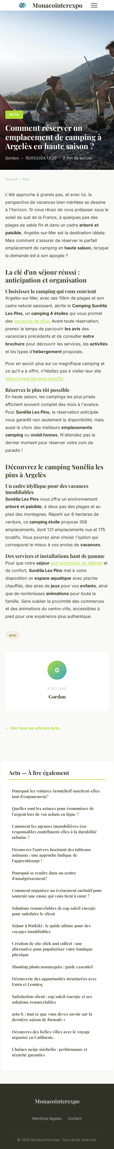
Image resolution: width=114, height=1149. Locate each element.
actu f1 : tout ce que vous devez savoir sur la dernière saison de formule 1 (52, 1016)
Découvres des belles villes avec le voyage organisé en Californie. (51, 1034)
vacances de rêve (31, 321)
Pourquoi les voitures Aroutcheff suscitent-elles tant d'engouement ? (56, 793)
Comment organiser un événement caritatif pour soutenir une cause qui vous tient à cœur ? (57, 893)
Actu (14, 114)
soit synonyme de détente (76, 563)
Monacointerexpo (57, 5)
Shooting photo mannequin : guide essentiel (52, 966)
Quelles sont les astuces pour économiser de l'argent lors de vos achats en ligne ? (53, 811)
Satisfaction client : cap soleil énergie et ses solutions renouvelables (52, 999)
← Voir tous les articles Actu (32, 728)
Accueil (11, 179)
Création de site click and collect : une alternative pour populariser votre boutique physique (52, 949)
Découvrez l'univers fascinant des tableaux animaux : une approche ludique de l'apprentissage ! (51, 855)
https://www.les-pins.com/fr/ (34, 378)
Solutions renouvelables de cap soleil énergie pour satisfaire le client (54, 910)
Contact (75, 1118)
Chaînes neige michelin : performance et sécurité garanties (49, 1052)
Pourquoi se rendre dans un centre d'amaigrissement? (44, 875)
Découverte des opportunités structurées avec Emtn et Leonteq (54, 981)
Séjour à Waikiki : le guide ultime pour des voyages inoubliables (51, 928)
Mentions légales (47, 1118)
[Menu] (94, 5)
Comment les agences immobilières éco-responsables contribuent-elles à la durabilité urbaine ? (54, 831)
